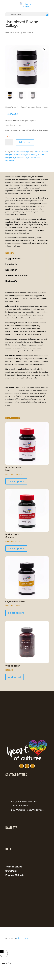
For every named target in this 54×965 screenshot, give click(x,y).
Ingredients (11, 264)
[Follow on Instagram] (27, 766)
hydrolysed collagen (21, 157)
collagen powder (28, 154)
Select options (16, 481)
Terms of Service (13, 867)
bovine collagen (41, 151)
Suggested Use (13, 258)
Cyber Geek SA (22, 938)
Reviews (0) (11, 281)
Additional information (16, 275)
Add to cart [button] (14, 677)
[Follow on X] (32, 766)
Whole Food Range (18, 107)
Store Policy (11, 871)
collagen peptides (12, 154)
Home (7, 107)
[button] (44, 49)
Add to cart (25, 142)
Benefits (9, 253)
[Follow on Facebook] (21, 766)
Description (11, 270)
